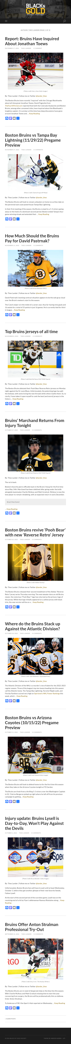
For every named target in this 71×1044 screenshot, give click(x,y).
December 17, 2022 (12, 48)
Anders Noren (56, 1038)
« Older (10, 1019)
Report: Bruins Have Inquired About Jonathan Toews (32, 41)
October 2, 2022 (11, 833)
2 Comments (37, 336)
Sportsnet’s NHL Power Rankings (47, 693)
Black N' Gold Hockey (18, 1038)
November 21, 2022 (12, 245)
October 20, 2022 (11, 539)
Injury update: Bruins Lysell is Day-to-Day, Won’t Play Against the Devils (34, 823)
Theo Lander (26, 48)
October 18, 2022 (11, 633)
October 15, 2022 (11, 732)
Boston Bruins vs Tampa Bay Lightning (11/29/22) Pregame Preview (33, 140)
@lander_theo (41, 96)
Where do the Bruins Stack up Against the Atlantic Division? (32, 626)
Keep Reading (34, 113)
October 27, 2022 (11, 430)
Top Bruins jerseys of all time (31, 331)
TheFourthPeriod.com (13, 106)
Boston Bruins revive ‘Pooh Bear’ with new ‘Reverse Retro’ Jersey (35, 532)
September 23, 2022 (12, 934)
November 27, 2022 (12, 149)
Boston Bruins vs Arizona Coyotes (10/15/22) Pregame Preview (32, 722)
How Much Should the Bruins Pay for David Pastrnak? (32, 238)
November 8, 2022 (11, 336)
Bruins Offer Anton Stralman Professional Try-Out (31, 927)
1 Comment (37, 48)
